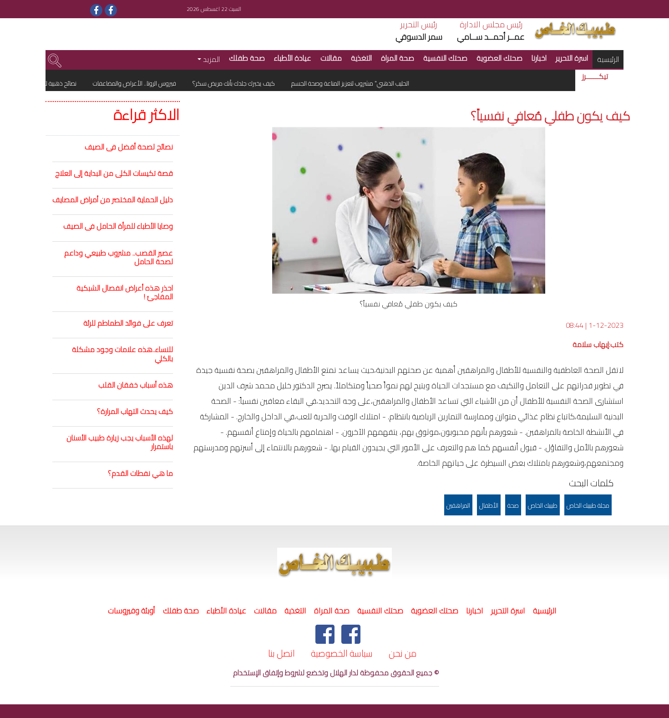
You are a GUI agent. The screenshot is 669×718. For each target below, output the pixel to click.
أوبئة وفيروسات (131, 610)
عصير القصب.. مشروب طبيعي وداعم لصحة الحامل (118, 257)
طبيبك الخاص (543, 505)
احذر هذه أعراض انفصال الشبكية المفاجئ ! (124, 292)
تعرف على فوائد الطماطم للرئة (128, 323)
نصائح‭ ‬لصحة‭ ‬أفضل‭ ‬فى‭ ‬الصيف (129, 146)
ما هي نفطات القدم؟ (140, 473)
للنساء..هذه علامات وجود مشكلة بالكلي (122, 353)
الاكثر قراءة (147, 115)
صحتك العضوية (499, 58)
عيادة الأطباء (292, 58)
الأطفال (488, 505)
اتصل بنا (281, 653)
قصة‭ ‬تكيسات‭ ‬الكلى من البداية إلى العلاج (114, 173)
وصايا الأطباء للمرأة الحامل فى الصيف (118, 226)
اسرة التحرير (572, 58)
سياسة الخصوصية (342, 653)
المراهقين (458, 505)
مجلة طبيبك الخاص (588, 505)
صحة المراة (397, 58)
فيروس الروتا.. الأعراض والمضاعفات (145, 83)
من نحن (403, 653)
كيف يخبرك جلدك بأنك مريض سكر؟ (245, 83)
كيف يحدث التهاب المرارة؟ (135, 411)
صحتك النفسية (445, 58)
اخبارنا (539, 58)
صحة (513, 505)
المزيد (210, 59)
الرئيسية (606, 59)
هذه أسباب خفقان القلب (135, 385)
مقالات (331, 58)
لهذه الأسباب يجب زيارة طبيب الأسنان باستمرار (119, 442)
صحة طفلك (247, 58)
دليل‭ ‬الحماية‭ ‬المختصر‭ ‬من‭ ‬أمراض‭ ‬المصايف (112, 199)
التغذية (361, 58)
